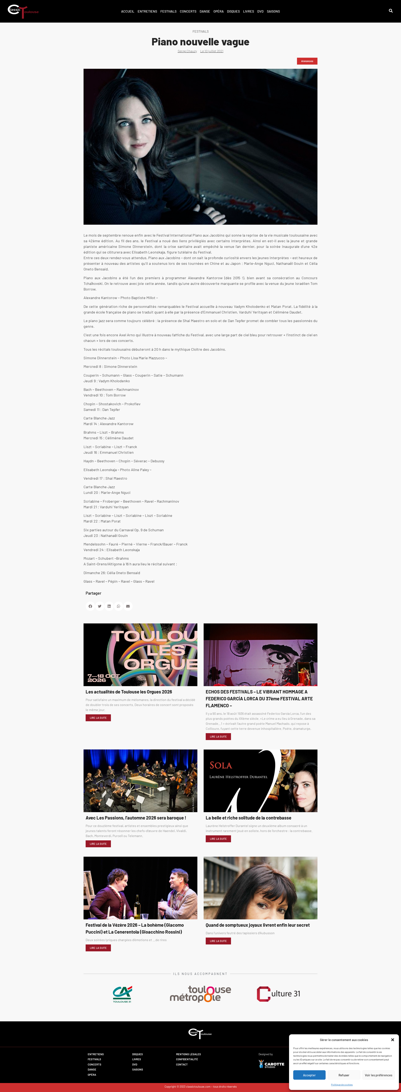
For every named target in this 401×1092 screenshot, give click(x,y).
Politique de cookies (342, 1084)
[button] (393, 1040)
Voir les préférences (378, 1075)
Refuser (344, 1075)
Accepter (309, 1075)
